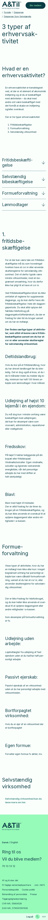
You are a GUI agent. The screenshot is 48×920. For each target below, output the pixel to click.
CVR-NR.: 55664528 (12, 903)
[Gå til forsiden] (11, 5)
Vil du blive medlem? (22, 859)
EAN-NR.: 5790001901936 (15, 908)
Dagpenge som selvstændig (17, 16)
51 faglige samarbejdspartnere (16, 885)
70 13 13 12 (8, 866)
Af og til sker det (10, 880)
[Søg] (37, 916)
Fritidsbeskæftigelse (17, 162)
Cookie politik (28, 889)
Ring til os (11, 851)
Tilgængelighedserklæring (14, 899)
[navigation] (44, 916)
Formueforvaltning (20, 193)
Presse (33, 894)
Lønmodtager (15, 204)
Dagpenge (19, 12)
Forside (7, 12)
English (14, 842)
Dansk (5, 842)
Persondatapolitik (10, 889)
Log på (29, 916)
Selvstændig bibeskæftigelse (17, 179)
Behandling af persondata (14, 894)
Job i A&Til (39, 885)
